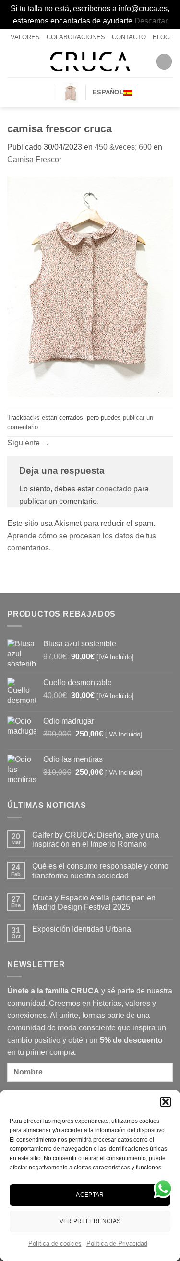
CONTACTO (129, 37)
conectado (114, 489)
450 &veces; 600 (123, 147)
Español (108, 92)
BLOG (161, 37)
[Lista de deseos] (44, 92)
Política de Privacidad (116, 1243)
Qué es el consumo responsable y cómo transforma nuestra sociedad (100, 870)
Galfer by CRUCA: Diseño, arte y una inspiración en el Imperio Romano (95, 839)
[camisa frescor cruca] (90, 287)
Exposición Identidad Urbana (81, 929)
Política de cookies (55, 1243)
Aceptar (90, 1194)
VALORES (25, 37)
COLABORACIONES (76, 37)
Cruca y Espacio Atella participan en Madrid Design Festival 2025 (94, 902)
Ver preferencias (90, 1221)
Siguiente (28, 443)
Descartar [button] (151, 21)
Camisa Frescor (34, 159)
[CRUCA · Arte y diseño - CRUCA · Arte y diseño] (90, 61)
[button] (165, 1102)
